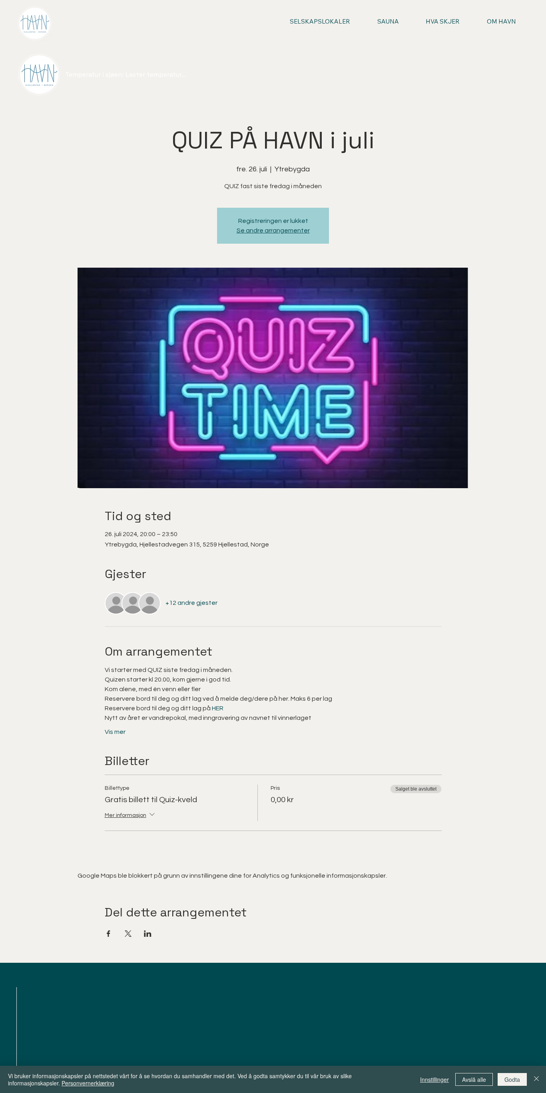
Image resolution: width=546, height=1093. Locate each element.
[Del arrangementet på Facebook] (108, 933)
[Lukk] (536, 1079)
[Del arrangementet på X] (128, 933)
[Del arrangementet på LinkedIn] (147, 933)
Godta (512, 1079)
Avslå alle (474, 1079)
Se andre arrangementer (273, 230)
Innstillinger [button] (434, 1079)
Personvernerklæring (88, 1083)
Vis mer (115, 732)
